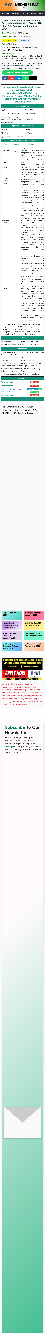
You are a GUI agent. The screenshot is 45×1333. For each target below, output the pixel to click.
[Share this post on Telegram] (18, 78)
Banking (28, 48)
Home (6, 13)
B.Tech (34, 48)
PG (39, 48)
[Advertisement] (22, 512)
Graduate (20, 48)
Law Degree (19, 50)
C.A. (12, 50)
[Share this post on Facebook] (5, 78)
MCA (3, 50)
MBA (8, 50)
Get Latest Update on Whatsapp (18, 72)
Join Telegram (32, 389)
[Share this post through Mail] (11, 78)
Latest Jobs (19, 13)
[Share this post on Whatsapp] (25, 78)
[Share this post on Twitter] (33, 78)
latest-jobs (11, 48)
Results (32, 13)
